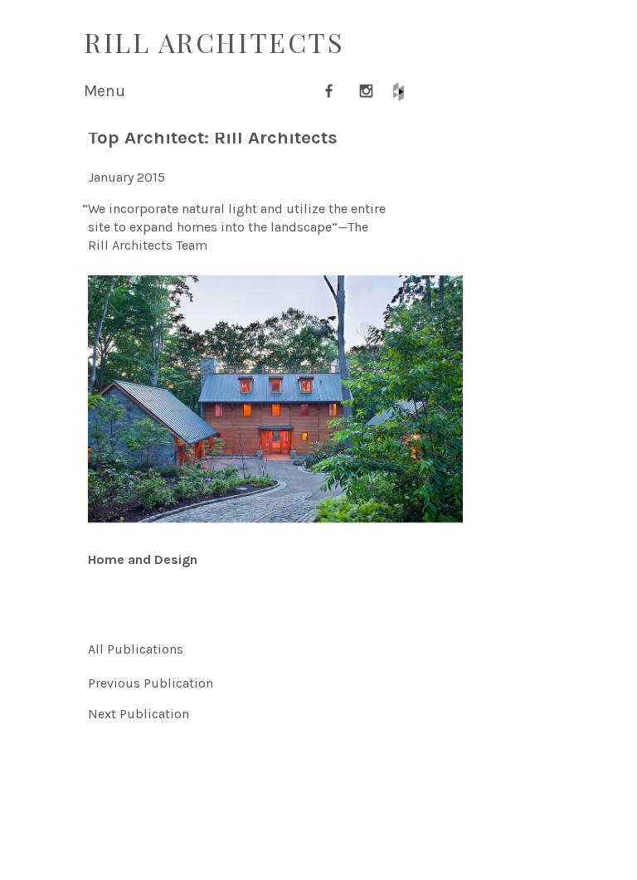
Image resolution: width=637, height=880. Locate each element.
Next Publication (138, 714)
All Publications (135, 649)
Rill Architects (214, 42)
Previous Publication (150, 683)
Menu (104, 90)
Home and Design (142, 559)
